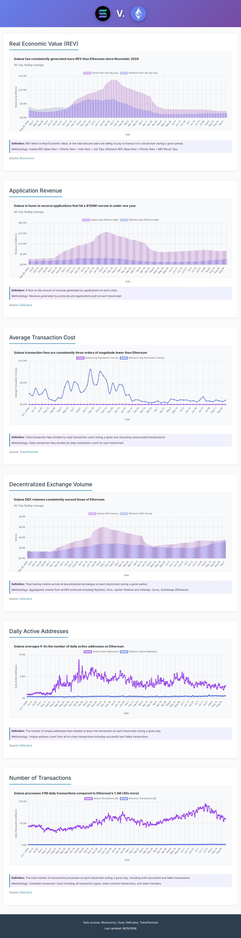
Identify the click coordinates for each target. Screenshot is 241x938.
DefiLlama (26, 305)
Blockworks (27, 158)
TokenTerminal (29, 451)
